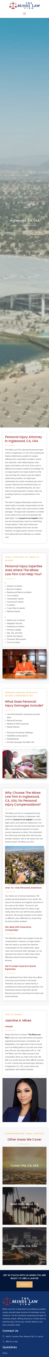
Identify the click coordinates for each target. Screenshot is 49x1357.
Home (5, 1353)
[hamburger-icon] (24, 14)
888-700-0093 (11, 1342)
